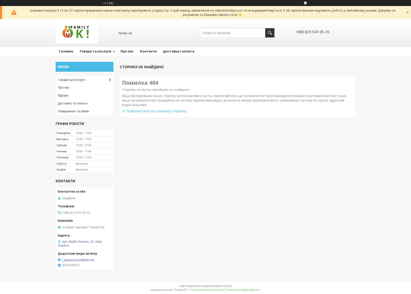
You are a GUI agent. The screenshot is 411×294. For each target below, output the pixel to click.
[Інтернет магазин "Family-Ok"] (77, 33)
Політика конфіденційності (243, 290)
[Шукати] (269, 32)
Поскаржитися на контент (207, 290)
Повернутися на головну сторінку (156, 110)
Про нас (127, 51)
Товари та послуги (95, 51)
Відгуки (63, 95)
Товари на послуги (71, 80)
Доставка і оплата (178, 51)
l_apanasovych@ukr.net (78, 260)
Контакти (148, 51)
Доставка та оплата (72, 103)
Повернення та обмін (73, 111)
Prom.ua (227, 286)
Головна (66, 51)
